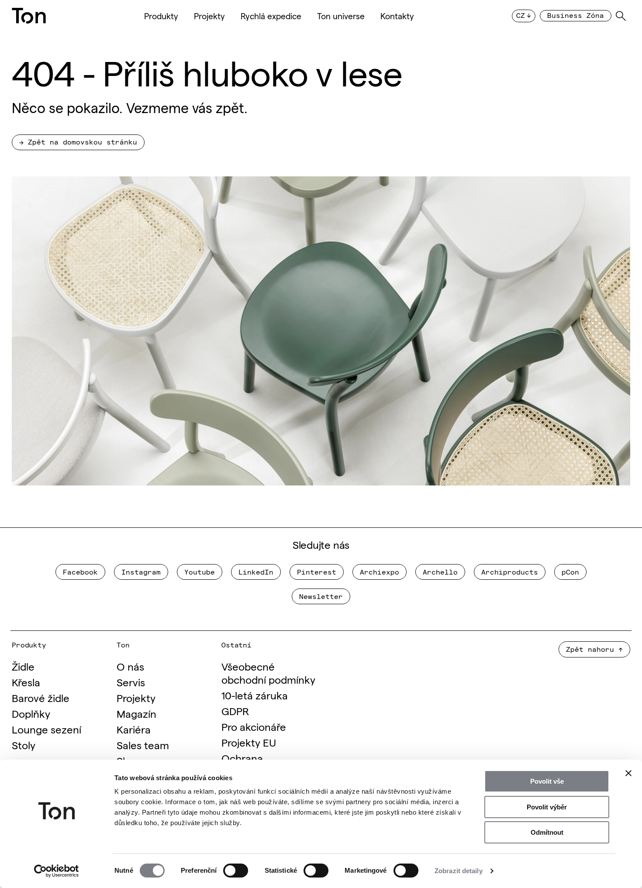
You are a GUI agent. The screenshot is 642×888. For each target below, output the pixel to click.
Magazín (136, 713)
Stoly (23, 744)
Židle (23, 666)
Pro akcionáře (253, 726)
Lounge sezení (46, 729)
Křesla (26, 681)
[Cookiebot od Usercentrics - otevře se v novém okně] (56, 871)
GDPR (235, 710)
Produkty (161, 15)
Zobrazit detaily (459, 870)
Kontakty (397, 15)
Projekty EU (248, 742)
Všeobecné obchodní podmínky (268, 672)
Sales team (143, 744)
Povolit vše (547, 781)
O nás (130, 666)
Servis (131, 681)
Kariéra (134, 729)
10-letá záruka (254, 695)
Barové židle (40, 697)
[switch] (235, 871)
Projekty (209, 15)
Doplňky (31, 713)
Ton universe (341, 15)
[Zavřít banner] (628, 773)
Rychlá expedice (271, 15)
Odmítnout (547, 832)
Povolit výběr (547, 807)
